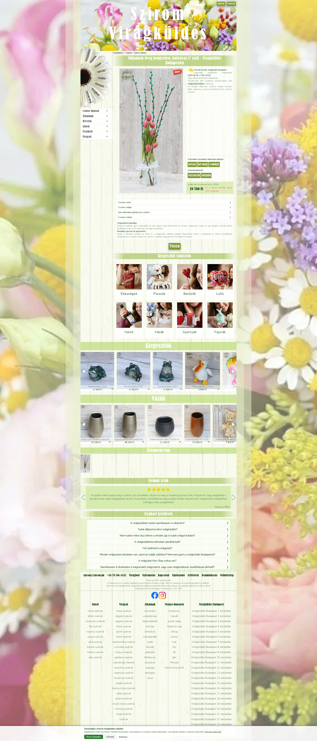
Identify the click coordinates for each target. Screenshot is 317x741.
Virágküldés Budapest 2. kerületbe (211, 616)
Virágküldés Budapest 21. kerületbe (211, 714)
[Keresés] (232, 47)
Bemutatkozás (209, 575)
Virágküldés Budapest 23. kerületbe (211, 724)
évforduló (150, 631)
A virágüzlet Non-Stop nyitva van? (157, 560)
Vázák (158, 399)
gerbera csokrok (124, 657)
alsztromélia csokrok (123, 642)
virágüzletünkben (196, 83)
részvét (150, 647)
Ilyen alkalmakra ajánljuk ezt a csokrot (134, 212)
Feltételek (193, 575)
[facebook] (155, 596)
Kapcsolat (163, 575)
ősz (174, 647)
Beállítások (123, 737)
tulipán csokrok (123, 616)
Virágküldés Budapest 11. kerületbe (211, 662)
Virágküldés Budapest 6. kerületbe (211, 636)
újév (174, 657)
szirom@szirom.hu (93, 575)
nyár (174, 642)
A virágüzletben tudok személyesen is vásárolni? (157, 523)
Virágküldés (118, 53)
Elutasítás (110, 737)
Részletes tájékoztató (213, 732)
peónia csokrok (123, 698)
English (221, 4)
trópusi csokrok (123, 652)
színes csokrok (95, 652)
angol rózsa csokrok (124, 703)
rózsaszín (194, 175)
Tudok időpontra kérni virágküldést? (157, 529)
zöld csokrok (95, 642)
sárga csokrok (95, 636)
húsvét (174, 616)
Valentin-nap (174, 626)
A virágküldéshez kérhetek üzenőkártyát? (157, 542)
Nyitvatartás (148, 575)
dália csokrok (124, 693)
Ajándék (93, 59)
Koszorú (99, 85)
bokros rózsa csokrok (123, 688)
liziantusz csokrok (123, 672)
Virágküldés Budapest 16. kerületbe (211, 688)
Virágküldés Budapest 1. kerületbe (211, 611)
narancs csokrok (95, 631)
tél (174, 652)
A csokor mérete (125, 217)
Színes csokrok (140, 53)
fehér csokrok (95, 616)
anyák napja (174, 621)
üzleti (150, 642)
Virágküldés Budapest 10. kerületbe (211, 657)
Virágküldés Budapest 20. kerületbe (211, 709)
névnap (202, 164)
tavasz (192, 164)
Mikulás (174, 662)
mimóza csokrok (123, 709)
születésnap (150, 616)
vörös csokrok (95, 611)
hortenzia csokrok (123, 678)
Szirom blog (88, 97)
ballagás (150, 672)
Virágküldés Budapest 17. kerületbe (211, 693)
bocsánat (150, 662)
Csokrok (128, 53)
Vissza (175, 246)
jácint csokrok (123, 631)
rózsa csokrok (123, 611)
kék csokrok (95, 657)
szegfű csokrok (124, 683)
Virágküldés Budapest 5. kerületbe (211, 631)
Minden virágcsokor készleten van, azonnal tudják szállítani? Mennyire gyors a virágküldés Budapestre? (157, 554)
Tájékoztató (178, 575)
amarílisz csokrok (123, 667)
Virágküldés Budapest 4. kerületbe (211, 626)
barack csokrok (95, 647)
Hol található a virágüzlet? (157, 548)
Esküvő (102, 78)
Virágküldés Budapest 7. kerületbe (211, 642)
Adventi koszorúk (174, 667)
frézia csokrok (123, 626)
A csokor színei (124, 202)
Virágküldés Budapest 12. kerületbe (211, 667)
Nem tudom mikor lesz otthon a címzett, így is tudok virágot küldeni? (157, 535)
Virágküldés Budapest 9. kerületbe (211, 652)
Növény (101, 71)
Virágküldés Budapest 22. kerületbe (211, 719)
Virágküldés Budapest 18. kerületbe (211, 698)
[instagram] (162, 596)
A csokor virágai (125, 207)
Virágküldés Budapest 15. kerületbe (211, 683)
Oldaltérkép (227, 575)
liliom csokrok (123, 636)
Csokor (98, 65)
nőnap (174, 631)
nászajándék (150, 636)
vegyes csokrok (123, 621)
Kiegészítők (158, 346)
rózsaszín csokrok (95, 621)
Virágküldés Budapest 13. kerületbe (211, 672)
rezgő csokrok (123, 714)
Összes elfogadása (93, 737)
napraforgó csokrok (123, 662)
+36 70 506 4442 (116, 575)
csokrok (123, 719)
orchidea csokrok (123, 647)
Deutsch (231, 4)
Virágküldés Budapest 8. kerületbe (211, 647)
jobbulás (150, 652)
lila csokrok (95, 626)
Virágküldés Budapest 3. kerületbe (211, 621)
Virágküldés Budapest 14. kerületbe (211, 678)
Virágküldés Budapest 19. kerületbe (211, 703)
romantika (150, 611)
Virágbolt (95, 92)
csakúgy (214, 164)
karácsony (174, 611)
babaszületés (150, 621)
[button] (233, 371)
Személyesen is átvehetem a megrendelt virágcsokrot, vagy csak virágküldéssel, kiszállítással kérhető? (157, 567)
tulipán (206, 175)
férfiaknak (150, 657)
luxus (150, 678)
